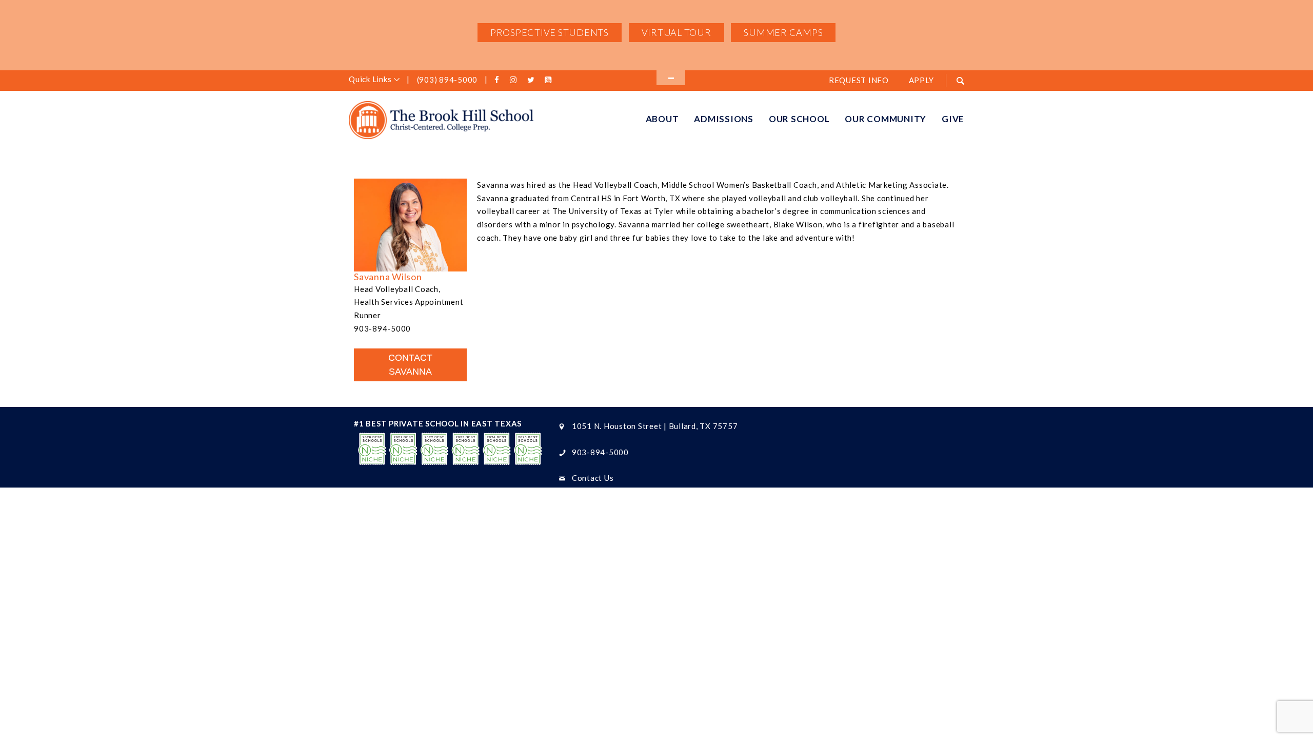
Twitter (532, 80)
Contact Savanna (410, 365)
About (662, 118)
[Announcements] (670, 77)
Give (953, 118)
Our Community (885, 118)
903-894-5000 (600, 452)
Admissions (723, 118)
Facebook (498, 80)
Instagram (515, 80)
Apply (921, 80)
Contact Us (593, 477)
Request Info (859, 80)
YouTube (549, 80)
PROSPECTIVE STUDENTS (549, 32)
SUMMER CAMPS (783, 32)
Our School (799, 118)
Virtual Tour (676, 32)
